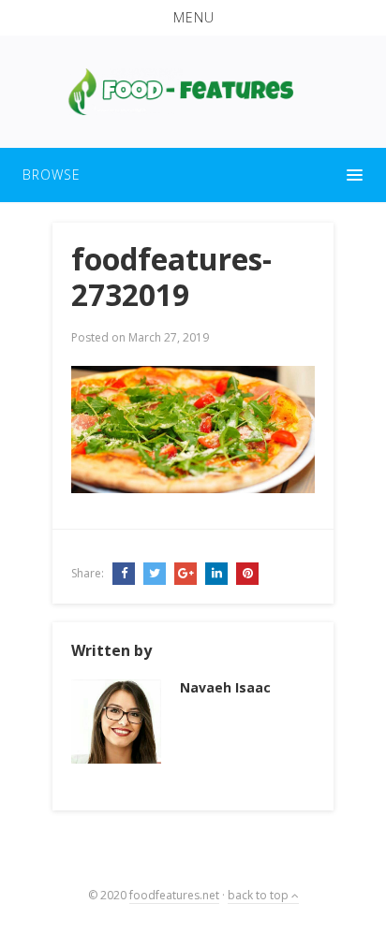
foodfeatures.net (174, 895)
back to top (259, 895)
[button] (193, 18)
